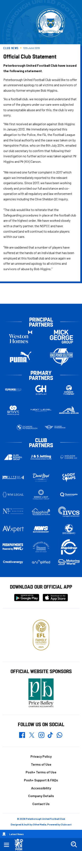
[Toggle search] (74, 844)
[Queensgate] (68, 494)
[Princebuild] (13, 389)
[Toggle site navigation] (6, 844)
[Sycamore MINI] (55, 427)
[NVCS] (68, 511)
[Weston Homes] (21, 336)
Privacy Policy (41, 756)
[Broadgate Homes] (41, 547)
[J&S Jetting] (41, 457)
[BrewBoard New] (68, 529)
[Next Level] (41, 410)
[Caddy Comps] (68, 477)
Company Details (41, 796)
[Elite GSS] (13, 477)
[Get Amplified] (41, 562)
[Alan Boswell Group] (13, 457)
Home (4, 834)
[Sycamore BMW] (27, 427)
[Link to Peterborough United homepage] (20, 844)
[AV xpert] (13, 529)
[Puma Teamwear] (21, 356)
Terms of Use (41, 764)
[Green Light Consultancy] (41, 494)
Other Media (39, 824)
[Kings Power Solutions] (61, 356)
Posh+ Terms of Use (41, 772)
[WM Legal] (13, 494)
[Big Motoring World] (68, 562)
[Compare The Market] (68, 389)
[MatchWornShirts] (41, 529)
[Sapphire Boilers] (41, 511)
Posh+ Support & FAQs (41, 780)
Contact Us (41, 804)
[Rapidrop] (68, 546)
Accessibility (41, 788)
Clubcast (66, 824)
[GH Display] (41, 389)
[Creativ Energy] (13, 562)
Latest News (16, 834)
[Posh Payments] (13, 547)
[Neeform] (13, 511)
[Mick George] (61, 336)
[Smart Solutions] (13, 410)
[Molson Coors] (68, 457)
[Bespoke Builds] (68, 410)
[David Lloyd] (41, 477)
